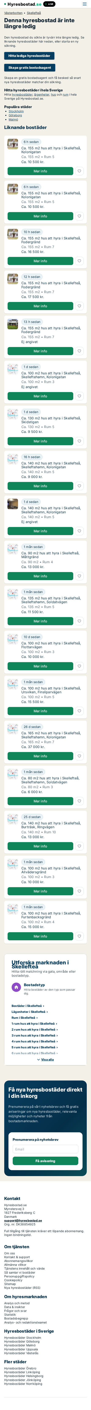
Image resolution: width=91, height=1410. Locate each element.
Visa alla (47, 1059)
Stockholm (16, 111)
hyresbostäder (22, 94)
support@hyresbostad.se (23, 1220)
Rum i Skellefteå (23, 1017)
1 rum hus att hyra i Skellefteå (33, 1023)
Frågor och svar (15, 1311)
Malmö (13, 119)
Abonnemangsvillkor (18, 1261)
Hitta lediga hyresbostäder (29, 56)
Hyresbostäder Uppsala (21, 1349)
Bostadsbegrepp (16, 1318)
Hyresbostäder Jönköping (22, 1380)
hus (53, 94)
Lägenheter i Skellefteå (29, 1011)
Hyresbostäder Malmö (20, 1345)
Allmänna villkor (15, 1264)
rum (65, 94)
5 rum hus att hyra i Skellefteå (33, 1047)
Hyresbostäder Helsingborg (23, 1376)
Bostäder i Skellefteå (27, 1006)
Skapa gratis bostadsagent (29, 68)
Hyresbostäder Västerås (21, 1353)
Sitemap (10, 1284)
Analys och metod (17, 1303)
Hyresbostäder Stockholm (22, 1337)
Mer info (40, 171)
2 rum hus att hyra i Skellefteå (33, 1029)
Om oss (9, 1253)
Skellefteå (34, 13)
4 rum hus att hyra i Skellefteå (33, 1041)
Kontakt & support (17, 1257)
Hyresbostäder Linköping (22, 1372)
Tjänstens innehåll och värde (24, 1268)
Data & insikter (14, 1307)
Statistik (10, 1314)
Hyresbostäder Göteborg (22, 1341)
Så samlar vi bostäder (19, 1272)
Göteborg (15, 115)
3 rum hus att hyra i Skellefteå (33, 1035)
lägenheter (41, 94)
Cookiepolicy (13, 1280)
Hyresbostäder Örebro (20, 1368)
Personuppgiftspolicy (19, 1276)
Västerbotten (13, 13)
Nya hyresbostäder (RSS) (22, 1287)
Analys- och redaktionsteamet (25, 1322)
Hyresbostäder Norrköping (23, 1383)
